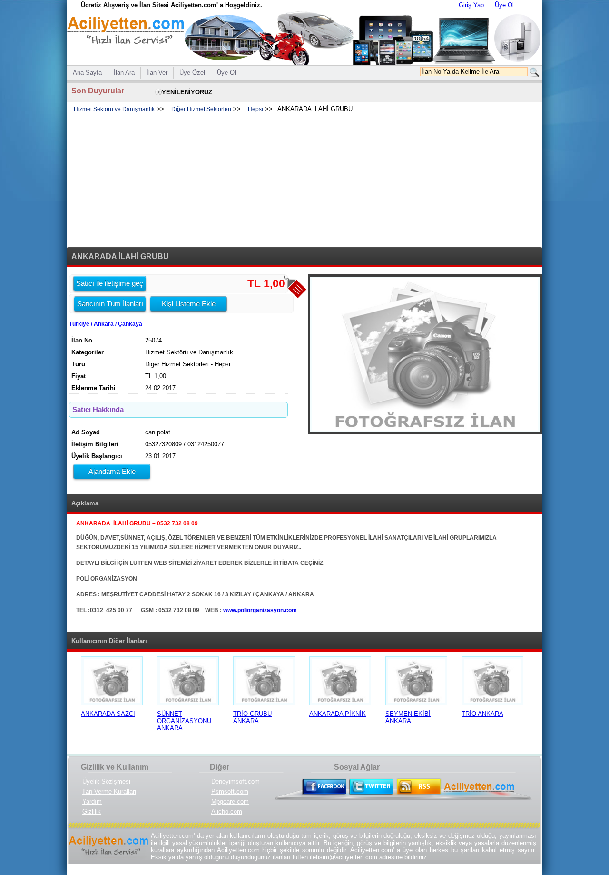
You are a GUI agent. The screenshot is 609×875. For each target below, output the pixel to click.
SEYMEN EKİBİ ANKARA (408, 717)
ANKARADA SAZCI (108, 713)
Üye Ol (504, 5)
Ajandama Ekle (112, 471)
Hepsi (255, 109)
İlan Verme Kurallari (109, 791)
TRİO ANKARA (482, 713)
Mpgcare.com (230, 801)
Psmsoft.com (229, 791)
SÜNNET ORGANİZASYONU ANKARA (184, 721)
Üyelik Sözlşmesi (106, 781)
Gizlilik (91, 811)
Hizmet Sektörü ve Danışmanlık (114, 109)
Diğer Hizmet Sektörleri (201, 109)
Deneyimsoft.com (235, 781)
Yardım (92, 801)
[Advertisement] (304, 180)
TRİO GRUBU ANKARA (252, 717)
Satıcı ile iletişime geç (109, 283)
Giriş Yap (471, 5)
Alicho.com (226, 811)
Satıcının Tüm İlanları (110, 304)
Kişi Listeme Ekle (189, 304)
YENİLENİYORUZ (187, 92)
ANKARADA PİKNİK (337, 713)
